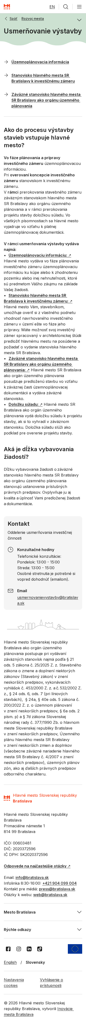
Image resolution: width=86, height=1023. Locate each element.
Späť (13, 18)
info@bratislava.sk (32, 877)
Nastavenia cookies (14, 982)
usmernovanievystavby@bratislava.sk (47, 600)
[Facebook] (8, 949)
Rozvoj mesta (33, 18)
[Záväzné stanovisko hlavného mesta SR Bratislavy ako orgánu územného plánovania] (6, 94)
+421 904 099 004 (59, 883)
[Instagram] (18, 949)
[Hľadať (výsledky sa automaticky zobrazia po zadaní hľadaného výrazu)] (65, 6)
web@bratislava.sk (50, 894)
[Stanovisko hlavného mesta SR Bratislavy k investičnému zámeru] (6, 75)
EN (52, 6)
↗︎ (40, 255)
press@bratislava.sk (57, 889)
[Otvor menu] (79, 6)
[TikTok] (39, 949)
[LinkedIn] (29, 949)
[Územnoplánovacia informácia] (6, 61)
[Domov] (7, 6)
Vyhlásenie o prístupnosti (51, 982)
